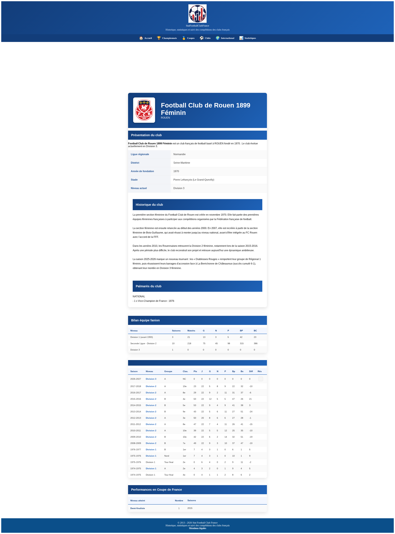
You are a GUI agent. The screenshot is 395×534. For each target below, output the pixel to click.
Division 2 (151, 386)
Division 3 (151, 379)
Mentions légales (197, 528)
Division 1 (151, 449)
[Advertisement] (197, 65)
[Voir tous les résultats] (260, 379)
